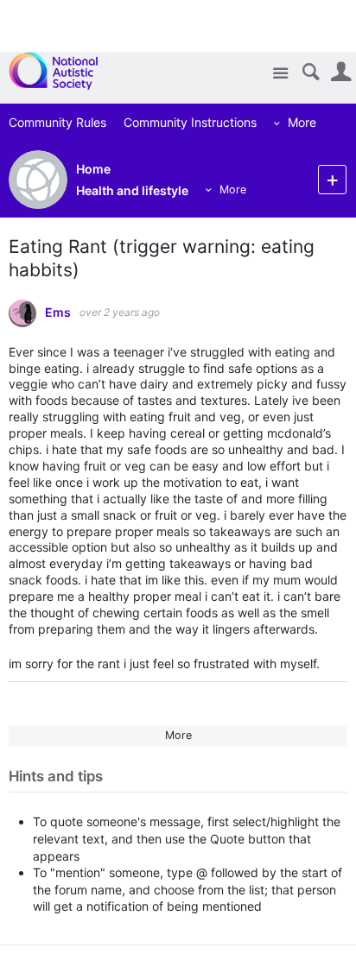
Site (280, 74)
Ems (58, 312)
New (332, 179)
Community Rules (57, 122)
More (302, 122)
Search (311, 72)
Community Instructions (190, 122)
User (341, 72)
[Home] (63, 71)
